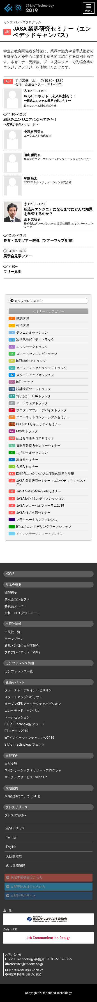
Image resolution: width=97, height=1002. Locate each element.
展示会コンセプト (17, 599)
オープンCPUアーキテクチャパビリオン (33, 704)
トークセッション (17, 717)
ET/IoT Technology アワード (25, 724)
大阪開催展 (14, 856)
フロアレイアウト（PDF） (23, 652)
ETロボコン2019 (16, 731)
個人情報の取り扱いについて (26, 970)
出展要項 (11, 763)
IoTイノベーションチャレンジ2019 (29, 737)
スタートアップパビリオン (23, 697)
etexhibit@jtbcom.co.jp (26, 964)
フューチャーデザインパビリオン (28, 690)
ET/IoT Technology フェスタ (25, 744)
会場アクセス (15, 828)
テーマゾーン (14, 639)
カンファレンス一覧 (19, 671)
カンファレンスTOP (28, 301)
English (11, 847)
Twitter (11, 837)
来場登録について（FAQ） (23, 796)
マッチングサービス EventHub (26, 777)
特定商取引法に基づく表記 (24, 974)
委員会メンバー (16, 606)
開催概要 (11, 592)
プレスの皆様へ (16, 815)
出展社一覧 (12, 632)
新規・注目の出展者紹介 (22, 645)
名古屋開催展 (15, 865)
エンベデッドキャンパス (22, 710)
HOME (10, 574)
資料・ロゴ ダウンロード (22, 613)
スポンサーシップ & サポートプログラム (33, 770)
